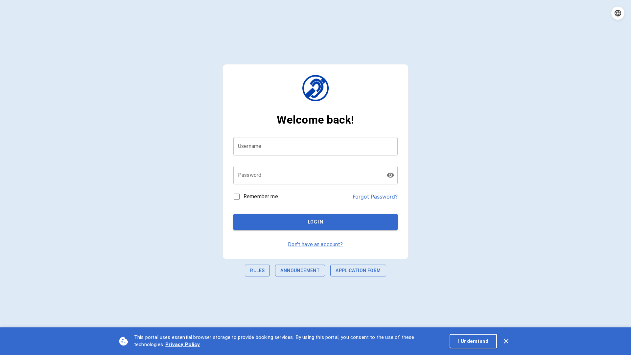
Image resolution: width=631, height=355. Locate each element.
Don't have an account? (315, 244)
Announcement (300, 270)
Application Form (358, 270)
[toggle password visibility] (390, 175)
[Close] (506, 341)
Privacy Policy (182, 344)
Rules (257, 270)
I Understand (473, 341)
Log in (315, 222)
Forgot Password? (375, 196)
